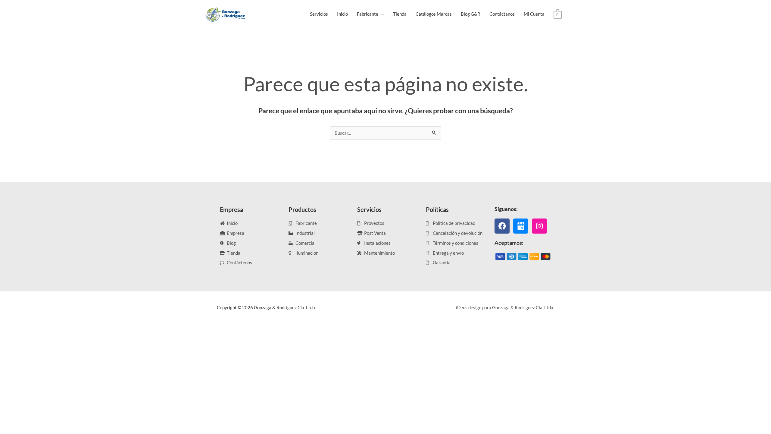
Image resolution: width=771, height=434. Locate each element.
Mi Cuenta (534, 14)
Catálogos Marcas (434, 14)
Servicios (319, 14)
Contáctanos (502, 14)
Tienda (400, 14)
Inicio (342, 14)
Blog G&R (470, 14)
